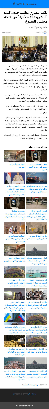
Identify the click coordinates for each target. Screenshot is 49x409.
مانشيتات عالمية (27, 385)
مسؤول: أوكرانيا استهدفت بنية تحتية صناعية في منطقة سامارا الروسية (15, 330)
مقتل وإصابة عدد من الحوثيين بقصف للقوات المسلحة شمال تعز (16, 283)
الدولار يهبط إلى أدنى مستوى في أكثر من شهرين (14, 259)
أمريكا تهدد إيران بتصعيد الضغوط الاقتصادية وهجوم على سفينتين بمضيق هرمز (37, 374)
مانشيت (24, 4)
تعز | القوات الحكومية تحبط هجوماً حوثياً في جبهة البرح (36, 350)
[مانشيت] (24, 394)
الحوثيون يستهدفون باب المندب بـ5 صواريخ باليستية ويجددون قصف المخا (36, 283)
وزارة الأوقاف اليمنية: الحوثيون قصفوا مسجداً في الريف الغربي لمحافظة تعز (36, 330)
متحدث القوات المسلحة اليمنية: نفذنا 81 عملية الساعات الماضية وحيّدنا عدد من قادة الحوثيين (16, 190)
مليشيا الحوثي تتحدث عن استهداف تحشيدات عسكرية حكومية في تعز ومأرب (36, 305)
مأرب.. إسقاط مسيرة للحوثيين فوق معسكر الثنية (36, 237)
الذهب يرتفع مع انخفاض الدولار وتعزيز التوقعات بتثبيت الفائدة (16, 352)
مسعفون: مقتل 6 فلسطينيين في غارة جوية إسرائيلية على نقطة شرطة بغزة (15, 215)
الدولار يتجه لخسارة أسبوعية (17, 165)
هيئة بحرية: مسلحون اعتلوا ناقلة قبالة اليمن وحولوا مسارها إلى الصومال (37, 189)
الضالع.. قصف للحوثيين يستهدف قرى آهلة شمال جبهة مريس (15, 239)
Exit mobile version (24, 406)
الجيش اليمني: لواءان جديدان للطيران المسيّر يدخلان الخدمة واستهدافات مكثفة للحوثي (37, 215)
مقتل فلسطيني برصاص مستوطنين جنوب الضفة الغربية (38, 167)
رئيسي (36, 385)
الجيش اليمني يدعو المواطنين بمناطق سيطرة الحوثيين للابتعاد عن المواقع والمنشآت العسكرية (14, 306)
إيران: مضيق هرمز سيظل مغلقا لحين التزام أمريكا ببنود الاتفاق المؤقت (37, 261)
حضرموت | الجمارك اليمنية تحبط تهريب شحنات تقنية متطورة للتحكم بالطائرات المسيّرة (14, 375)
